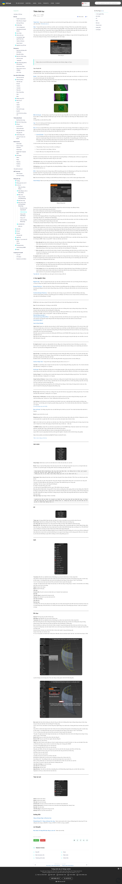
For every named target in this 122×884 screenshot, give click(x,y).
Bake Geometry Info (40, 855)
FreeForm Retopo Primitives (40, 292)
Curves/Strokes (39, 134)
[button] (61, 881)
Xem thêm (78, 872)
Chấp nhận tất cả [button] (55, 878)
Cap (34, 123)
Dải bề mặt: (36, 369)
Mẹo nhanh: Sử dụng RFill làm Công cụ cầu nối (44, 830)
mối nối (37, 274)
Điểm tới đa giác (37, 115)
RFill (34, 171)
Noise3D (37, 852)
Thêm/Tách (36, 22)
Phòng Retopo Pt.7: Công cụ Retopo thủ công (44, 821)
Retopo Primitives (37, 286)
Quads (34, 76)
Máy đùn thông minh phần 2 (39, 315)
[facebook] (77, 840)
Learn (34, 3)
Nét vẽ (35, 127)
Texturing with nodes (40, 858)
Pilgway (58, 3)
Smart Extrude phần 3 (38, 320)
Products (46, 3)
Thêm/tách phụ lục (45, 23)
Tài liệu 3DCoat (20, 3)
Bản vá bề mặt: (36, 409)
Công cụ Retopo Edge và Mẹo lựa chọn (42, 818)
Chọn (34, 27)
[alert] (61, 875)
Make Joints (65, 855)
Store (52, 3)
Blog (39, 3)
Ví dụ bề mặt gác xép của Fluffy (40, 406)
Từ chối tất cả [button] (67, 878)
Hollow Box (65, 858)
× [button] (120, 868)
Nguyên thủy (36, 281)
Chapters (28, 3)
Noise (64, 852)
